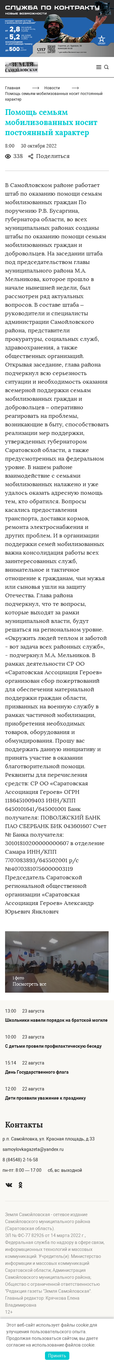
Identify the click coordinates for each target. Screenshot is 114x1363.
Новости (52, 88)
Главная (12, 88)
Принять (57, 1355)
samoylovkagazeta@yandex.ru (33, 1149)
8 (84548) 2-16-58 (20, 1159)
